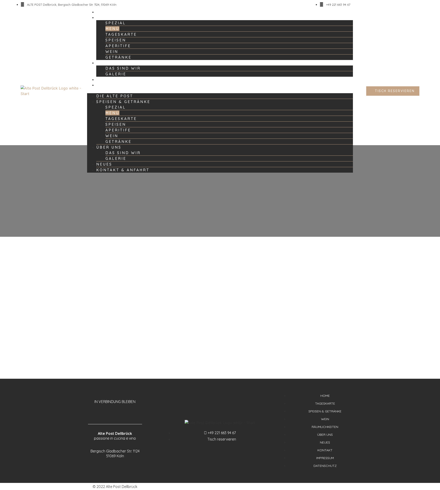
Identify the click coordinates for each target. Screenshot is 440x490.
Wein (111, 51)
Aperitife (118, 46)
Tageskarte (121, 34)
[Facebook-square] (110, 412)
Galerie (115, 74)
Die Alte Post (108, 12)
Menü (112, 28)
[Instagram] (119, 412)
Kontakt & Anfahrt (115, 85)
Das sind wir (123, 68)
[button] (220, 90)
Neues (102, 79)
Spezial (115, 23)
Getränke (118, 57)
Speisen (115, 40)
